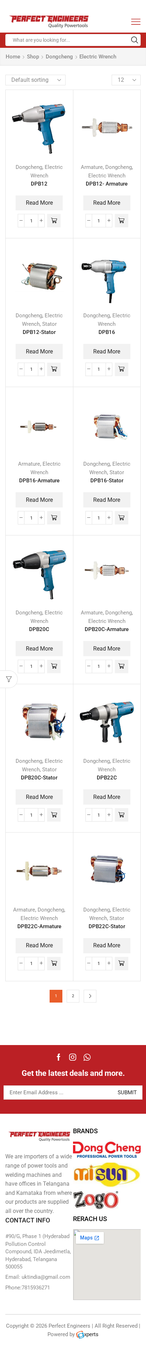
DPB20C (39, 629)
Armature (92, 167)
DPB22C (107, 777)
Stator (49, 324)
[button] (54, 220)
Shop (33, 56)
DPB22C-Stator (107, 926)
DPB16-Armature (39, 480)
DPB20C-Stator (39, 777)
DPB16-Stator (106, 480)
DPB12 (39, 184)
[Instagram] (72, 1057)
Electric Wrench (106, 175)
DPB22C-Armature (39, 926)
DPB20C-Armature (107, 629)
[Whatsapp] (87, 1057)
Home (13, 56)
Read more (39, 202)
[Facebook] (58, 1057)
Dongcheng (59, 56)
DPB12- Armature (107, 184)
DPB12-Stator (39, 332)
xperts (91, 1334)
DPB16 (107, 332)
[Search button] (134, 40)
